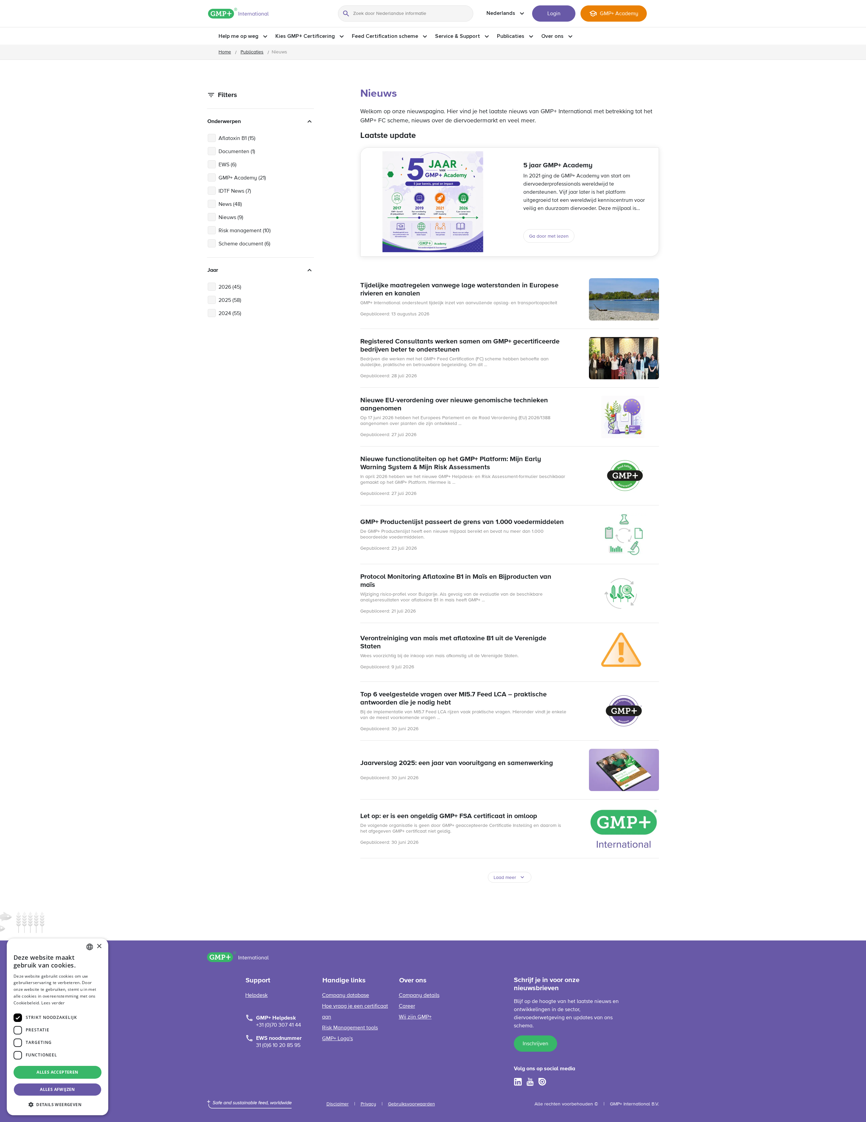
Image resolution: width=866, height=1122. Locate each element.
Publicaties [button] (510, 36)
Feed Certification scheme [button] (385, 36)
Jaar (212, 270)
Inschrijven (535, 1044)
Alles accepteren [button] (57, 1072)
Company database (345, 995)
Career (407, 1006)
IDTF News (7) (235, 191)
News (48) (230, 204)
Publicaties (252, 52)
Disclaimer (337, 1104)
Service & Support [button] (457, 36)
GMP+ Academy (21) (242, 178)
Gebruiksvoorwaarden (411, 1104)
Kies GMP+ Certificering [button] (305, 36)
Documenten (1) (237, 151)
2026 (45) (230, 287)
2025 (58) (230, 300)
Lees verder (53, 1003)
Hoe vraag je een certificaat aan (355, 1012)
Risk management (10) (245, 231)
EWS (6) (227, 165)
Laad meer (505, 877)
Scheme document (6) (244, 244)
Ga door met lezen (549, 236)
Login (554, 14)
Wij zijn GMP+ (415, 1017)
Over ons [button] (552, 36)
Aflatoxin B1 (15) (237, 138)
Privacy (368, 1104)
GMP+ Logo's (337, 1039)
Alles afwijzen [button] (57, 1089)
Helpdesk (256, 995)
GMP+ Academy (619, 14)
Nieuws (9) (231, 217)
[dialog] (57, 1026)
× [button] (98, 946)
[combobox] (89, 947)
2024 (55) (230, 313)
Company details (419, 995)
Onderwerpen (224, 121)
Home (225, 52)
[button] (57, 1104)
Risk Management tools (350, 1028)
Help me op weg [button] (238, 36)
